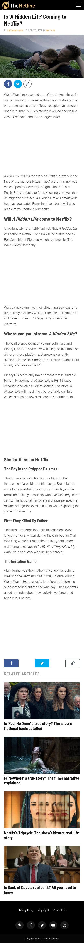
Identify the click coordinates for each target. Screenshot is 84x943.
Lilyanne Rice (15, 30)
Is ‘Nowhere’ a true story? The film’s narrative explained (41, 780)
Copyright (43, 910)
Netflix (50, 30)
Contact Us (59, 910)
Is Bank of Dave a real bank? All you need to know (40, 890)
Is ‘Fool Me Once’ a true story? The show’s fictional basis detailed (38, 726)
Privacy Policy (26, 910)
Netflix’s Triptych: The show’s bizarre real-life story (41, 835)
